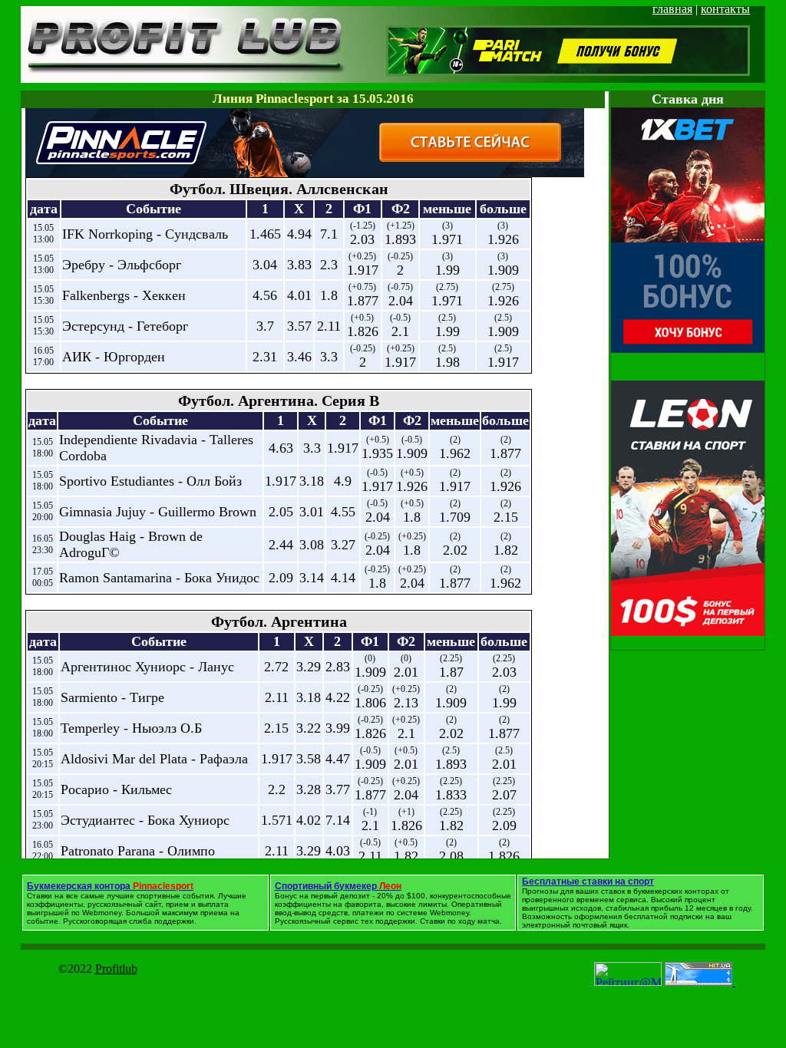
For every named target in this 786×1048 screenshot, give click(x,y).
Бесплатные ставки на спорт (588, 881)
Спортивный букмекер (338, 886)
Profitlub (116, 968)
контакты (725, 8)
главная (672, 8)
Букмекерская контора (110, 886)
